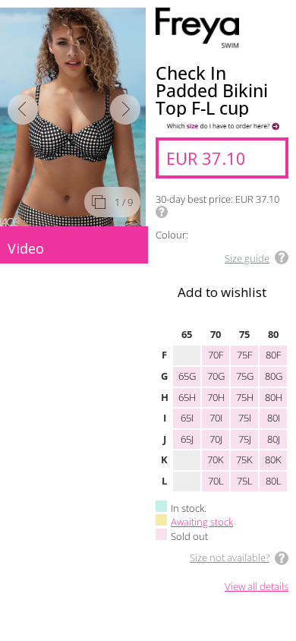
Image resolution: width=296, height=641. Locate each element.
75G (244, 376)
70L (216, 481)
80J (273, 439)
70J (215, 439)
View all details (256, 587)
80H (273, 397)
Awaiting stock (202, 522)
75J (244, 439)
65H (187, 397)
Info (162, 212)
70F (216, 355)
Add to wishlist (222, 292)
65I (187, 418)
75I (244, 418)
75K (244, 459)
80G (273, 376)
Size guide (247, 258)
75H (244, 397)
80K (273, 459)
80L (274, 481)
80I (273, 418)
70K (215, 459)
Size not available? (229, 557)
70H (216, 397)
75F (245, 355)
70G (216, 376)
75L (245, 481)
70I (215, 418)
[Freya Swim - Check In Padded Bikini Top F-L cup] (74, 117)
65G (187, 376)
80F (274, 355)
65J (187, 439)
